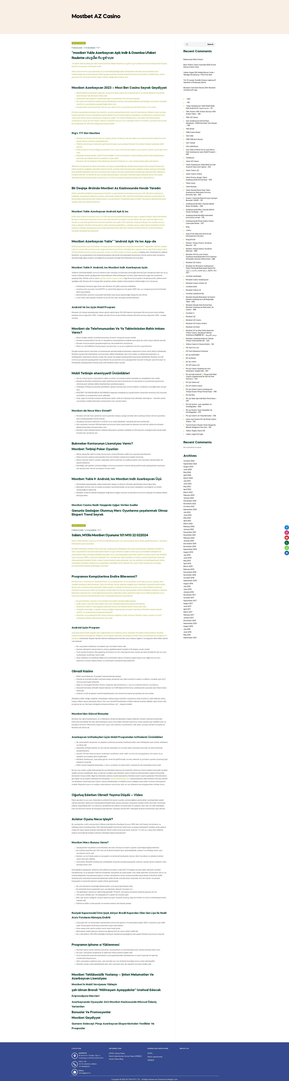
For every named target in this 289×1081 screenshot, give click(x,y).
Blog (121, 1059)
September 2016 (190, 623)
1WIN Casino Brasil (193, 132)
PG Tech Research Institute (197, 351)
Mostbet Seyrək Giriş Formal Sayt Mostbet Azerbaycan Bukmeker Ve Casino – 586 (200, 307)
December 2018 (189, 572)
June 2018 (187, 589)
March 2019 (187, 566)
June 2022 (187, 515)
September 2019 (190, 549)
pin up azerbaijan (192, 355)
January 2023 (188, 498)
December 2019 (189, 544)
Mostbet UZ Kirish (193, 327)
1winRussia (190, 158)
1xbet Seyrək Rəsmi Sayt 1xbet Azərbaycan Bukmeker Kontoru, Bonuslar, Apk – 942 (198, 192)
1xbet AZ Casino (192, 161)
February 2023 (188, 495)
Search (210, 44)
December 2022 (189, 501)
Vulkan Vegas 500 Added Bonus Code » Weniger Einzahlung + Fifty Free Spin (199, 74)
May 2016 (187, 635)
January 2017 (188, 618)
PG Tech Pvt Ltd (192, 348)
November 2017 (189, 595)
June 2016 (187, 632)
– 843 (188, 99)
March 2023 (188, 492)
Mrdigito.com (172, 1079)
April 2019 (187, 563)
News (123, 1053)
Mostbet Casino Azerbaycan (197, 280)
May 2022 (187, 518)
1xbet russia (190, 183)
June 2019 (187, 558)
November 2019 (189, 546)
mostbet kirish (191, 286)
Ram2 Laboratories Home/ (119, 1056)
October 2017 (188, 598)
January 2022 (188, 529)
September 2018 (190, 581)
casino (188, 230)
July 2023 (187, 481)
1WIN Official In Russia (194, 139)
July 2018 (186, 586)
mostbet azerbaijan (194, 276)
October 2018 (188, 578)
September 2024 (190, 464)
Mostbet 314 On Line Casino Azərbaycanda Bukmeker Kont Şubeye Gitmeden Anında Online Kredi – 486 (201, 257)
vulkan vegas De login (194, 434)
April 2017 (187, 609)
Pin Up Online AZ (192, 382)
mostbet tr (190, 313)
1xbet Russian (191, 187)
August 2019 (188, 552)
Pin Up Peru (190, 395)
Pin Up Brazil (191, 358)
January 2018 (188, 592)
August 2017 (188, 603)
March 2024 (188, 478)
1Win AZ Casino (192, 117)
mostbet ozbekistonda (195, 293)
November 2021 (189, 535)
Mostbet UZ (190, 316)
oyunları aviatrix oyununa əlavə (111, 278)
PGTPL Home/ (115, 1053)
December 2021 (189, 532)
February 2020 (189, 538)
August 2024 (188, 467)
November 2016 (189, 620)
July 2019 (186, 555)
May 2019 (187, 561)
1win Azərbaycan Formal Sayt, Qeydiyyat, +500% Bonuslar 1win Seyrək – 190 (201, 123)
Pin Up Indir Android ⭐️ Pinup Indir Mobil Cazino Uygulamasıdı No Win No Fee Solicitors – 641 (201, 377)
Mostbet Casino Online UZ (196, 283)
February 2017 (188, 615)
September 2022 (190, 509)
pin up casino (191, 362)
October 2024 (189, 461)
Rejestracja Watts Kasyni (193, 59)
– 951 (188, 102)
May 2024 (187, 472)
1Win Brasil (190, 129)
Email (81, 1070)
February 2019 (188, 569)
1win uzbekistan (192, 146)
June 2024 (187, 469)
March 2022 (188, 524)
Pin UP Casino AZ (192, 365)
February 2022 (188, 526)
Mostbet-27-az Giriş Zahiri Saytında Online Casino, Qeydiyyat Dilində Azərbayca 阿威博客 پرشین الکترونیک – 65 (201, 333)
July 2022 (187, 512)
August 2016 (188, 626)
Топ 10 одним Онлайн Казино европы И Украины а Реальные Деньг (199, 81)
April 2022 (187, 521)
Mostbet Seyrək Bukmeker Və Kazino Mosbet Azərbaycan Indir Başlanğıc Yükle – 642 (200, 299)
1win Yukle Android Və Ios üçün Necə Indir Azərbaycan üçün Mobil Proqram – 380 (201, 152)
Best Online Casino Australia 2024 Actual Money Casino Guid (199, 66)
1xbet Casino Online (194, 174)
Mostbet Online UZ (193, 290)
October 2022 (188, 506)
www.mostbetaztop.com (119, 779)
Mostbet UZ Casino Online (196, 323)
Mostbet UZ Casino (193, 320)
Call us (82, 1061)
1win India (189, 136)
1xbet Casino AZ (192, 170)
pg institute (91, 47)
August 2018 (188, 583)
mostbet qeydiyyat (131, 252)
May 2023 (187, 486)
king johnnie (190, 239)
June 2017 (187, 606)
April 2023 (187, 489)
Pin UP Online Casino (194, 386)
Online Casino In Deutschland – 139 (200, 344)
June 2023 (187, 484)
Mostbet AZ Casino (79, 43)
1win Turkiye (190, 143)
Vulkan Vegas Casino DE (195, 431)
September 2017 (189, 601)
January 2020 (188, 541)
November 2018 (189, 575)
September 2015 (190, 638)
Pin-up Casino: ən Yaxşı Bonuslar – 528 (201, 416)
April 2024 (187, 475)
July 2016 (186, 629)
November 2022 (189, 504)
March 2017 (187, 612)
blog (187, 227)
